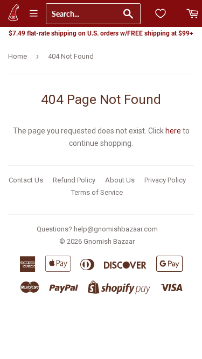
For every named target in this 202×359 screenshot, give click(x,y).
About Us (120, 180)
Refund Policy (74, 180)
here (173, 130)
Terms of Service (97, 192)
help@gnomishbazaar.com (116, 229)
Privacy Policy (165, 180)
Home (17, 56)
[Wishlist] (160, 13)
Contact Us (26, 180)
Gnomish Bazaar (109, 241)
